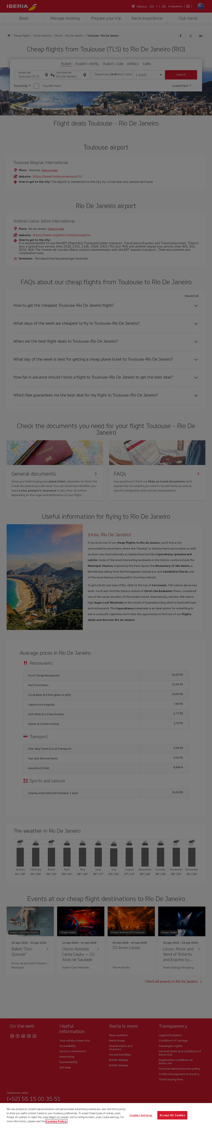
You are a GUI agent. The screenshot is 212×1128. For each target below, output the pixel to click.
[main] (106, 1115)
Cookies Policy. (56, 1121)
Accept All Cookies (172, 1115)
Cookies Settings (141, 1115)
